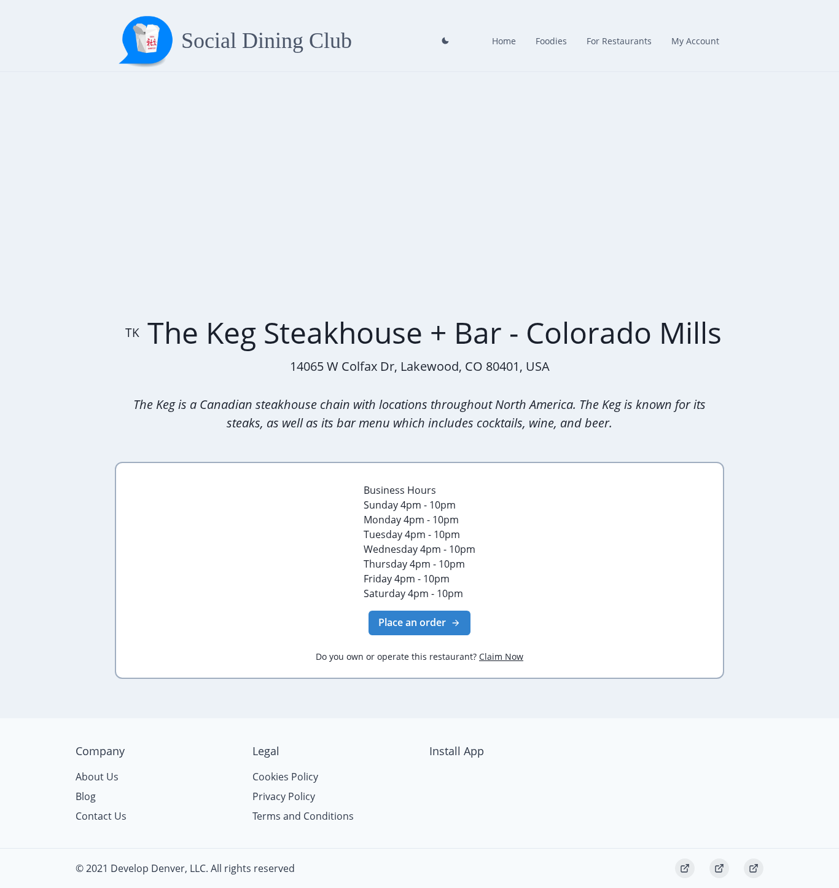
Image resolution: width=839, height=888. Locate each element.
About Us (97, 776)
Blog (86, 796)
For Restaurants (619, 41)
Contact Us (101, 816)
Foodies (551, 41)
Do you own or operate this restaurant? (419, 656)
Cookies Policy (285, 776)
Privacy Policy (283, 796)
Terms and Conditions (303, 816)
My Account (695, 41)
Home (504, 41)
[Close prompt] (445, 40)
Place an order (412, 622)
